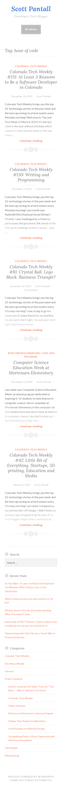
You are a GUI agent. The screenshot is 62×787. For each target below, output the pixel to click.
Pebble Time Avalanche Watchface (27, 721)
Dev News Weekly (14, 663)
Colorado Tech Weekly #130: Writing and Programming (31, 175)
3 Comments (31, 289)
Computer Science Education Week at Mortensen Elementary (31, 368)
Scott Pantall (31, 8)
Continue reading (37, 141)
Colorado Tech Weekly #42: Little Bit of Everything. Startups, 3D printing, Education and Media (31, 465)
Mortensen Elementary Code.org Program (30, 713)
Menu (33, 29)
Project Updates (14, 678)
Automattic (43, 780)
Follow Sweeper (16, 705)
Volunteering (12, 755)
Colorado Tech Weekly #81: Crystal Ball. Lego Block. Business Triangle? (31, 272)
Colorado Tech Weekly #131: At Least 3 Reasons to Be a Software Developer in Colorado (31, 79)
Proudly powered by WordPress (31, 776)
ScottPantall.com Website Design (26, 728)
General (9, 671)
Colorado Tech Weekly (31, 66)
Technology (11, 747)
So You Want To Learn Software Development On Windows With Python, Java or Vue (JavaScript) (29, 587)
